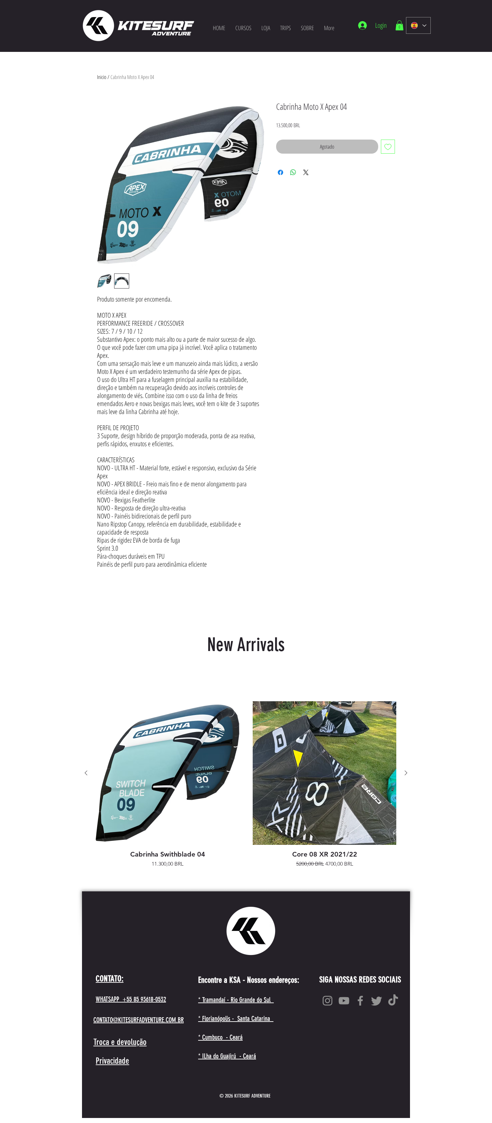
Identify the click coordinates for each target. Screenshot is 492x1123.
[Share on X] (306, 172)
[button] (399, 25)
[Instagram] (327, 1000)
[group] (246, 784)
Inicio (101, 77)
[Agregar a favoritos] (388, 147)
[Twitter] (376, 1000)
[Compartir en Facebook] (280, 172)
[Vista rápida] (167, 773)
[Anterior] (86, 773)
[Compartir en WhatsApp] (293, 172)
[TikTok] (393, 1000)
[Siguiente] (406, 773)
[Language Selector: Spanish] (418, 25)
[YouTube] (343, 1000)
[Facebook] (360, 1000)
